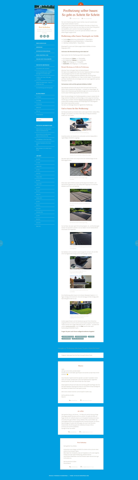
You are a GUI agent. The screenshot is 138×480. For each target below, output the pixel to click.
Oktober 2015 (39, 198)
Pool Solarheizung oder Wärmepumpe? (44, 87)
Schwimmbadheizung (81, 336)
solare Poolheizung (78, 338)
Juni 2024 (38, 162)
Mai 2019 (38, 180)
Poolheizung (39, 104)
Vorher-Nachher (39, 114)
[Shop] (44, 36)
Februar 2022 (39, 176)
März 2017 (38, 194)
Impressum (39, 47)
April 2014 (38, 222)
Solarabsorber (66, 338)
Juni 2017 (38, 187)
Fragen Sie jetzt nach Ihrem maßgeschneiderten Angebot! (77, 331)
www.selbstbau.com (42, 55)
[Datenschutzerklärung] (48, 36)
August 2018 (38, 184)
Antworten (74, 400)
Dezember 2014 (39, 212)
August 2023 (38, 166)
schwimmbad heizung (68, 336)
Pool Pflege (38, 100)
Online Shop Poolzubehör (43, 59)
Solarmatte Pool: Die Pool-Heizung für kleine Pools (79, 355)
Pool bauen (38, 97)
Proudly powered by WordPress (58, 475)
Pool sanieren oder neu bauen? (42, 68)
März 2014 (38, 226)
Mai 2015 (38, 205)
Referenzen (38, 107)
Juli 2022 (38, 169)
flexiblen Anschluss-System (86, 99)
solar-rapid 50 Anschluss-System (79, 226)
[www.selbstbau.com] (41, 36)
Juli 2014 (38, 215)
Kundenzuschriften (70, 326)
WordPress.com (84, 475)
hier (82, 326)
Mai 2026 (38, 159)
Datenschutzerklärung (43, 51)
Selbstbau (91, 336)
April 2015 (38, 208)
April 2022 (38, 173)
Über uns (38, 111)
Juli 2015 (38, 201)
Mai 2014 (38, 219)
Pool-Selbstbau (44, 27)
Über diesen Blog (41, 43)
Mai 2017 (38, 191)
